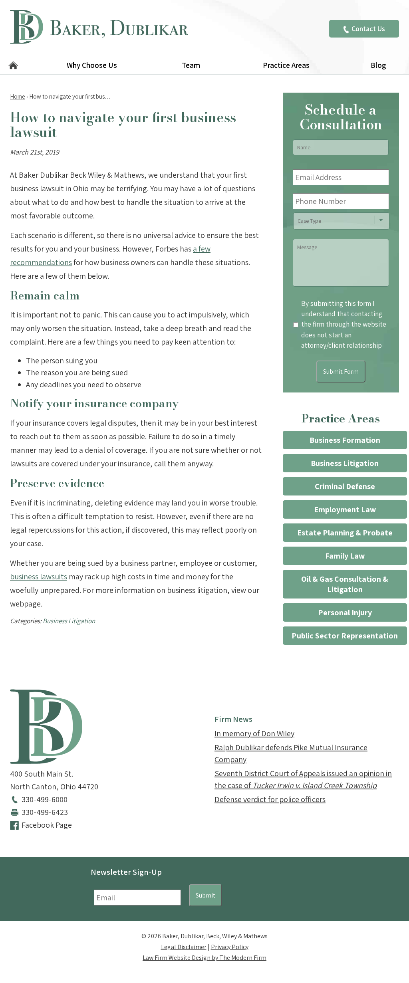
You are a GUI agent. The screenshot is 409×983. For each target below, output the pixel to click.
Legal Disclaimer (183, 947)
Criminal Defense (345, 486)
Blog (378, 65)
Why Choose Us (92, 65)
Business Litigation (69, 620)
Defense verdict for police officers (270, 799)
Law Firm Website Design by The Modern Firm (204, 957)
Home (13, 66)
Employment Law (345, 509)
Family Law (345, 556)
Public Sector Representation (345, 635)
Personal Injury (345, 612)
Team (191, 65)
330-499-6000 (45, 799)
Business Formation (345, 440)
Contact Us (368, 28)
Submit (205, 895)
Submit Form (341, 371)
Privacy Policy (229, 947)
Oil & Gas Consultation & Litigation (344, 584)
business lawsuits (38, 576)
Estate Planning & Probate (345, 532)
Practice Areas (286, 65)
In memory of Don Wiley (254, 733)
